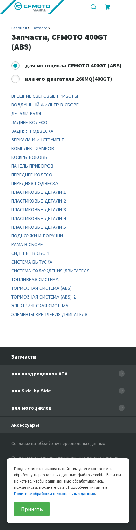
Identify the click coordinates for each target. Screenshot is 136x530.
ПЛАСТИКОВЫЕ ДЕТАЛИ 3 (38, 209)
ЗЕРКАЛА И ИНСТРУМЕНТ (37, 140)
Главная (19, 27)
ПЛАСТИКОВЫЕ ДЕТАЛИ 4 (38, 218)
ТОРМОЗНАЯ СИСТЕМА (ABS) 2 (43, 297)
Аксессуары (25, 425)
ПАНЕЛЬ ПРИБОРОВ (32, 166)
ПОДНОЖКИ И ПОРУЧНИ (37, 236)
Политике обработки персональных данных (54, 493)
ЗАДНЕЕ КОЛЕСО (29, 122)
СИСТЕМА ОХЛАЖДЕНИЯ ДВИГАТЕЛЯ (50, 270)
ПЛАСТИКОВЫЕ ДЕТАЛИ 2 (38, 201)
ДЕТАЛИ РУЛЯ (26, 113)
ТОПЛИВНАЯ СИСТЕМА (35, 279)
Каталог (40, 27)
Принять (32, 509)
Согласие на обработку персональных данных (58, 444)
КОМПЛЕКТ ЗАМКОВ (32, 148)
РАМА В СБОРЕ (27, 244)
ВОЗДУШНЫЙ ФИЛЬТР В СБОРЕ (45, 105)
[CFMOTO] (32, 7)
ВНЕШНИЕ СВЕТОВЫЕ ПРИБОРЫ (44, 96)
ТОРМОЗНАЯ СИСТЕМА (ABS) (41, 288)
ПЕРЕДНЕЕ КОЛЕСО (31, 174)
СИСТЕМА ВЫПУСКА (31, 262)
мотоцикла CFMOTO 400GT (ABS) (73, 65)
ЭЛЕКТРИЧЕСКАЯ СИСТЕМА (39, 305)
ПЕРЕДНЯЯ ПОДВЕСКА (34, 183)
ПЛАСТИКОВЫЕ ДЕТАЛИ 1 (38, 192)
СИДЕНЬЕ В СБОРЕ (31, 253)
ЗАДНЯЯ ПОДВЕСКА (32, 131)
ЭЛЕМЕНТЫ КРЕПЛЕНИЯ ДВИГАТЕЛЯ (49, 314)
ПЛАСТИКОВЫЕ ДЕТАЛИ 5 (38, 227)
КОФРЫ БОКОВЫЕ (30, 157)
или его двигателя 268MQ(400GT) (68, 78)
